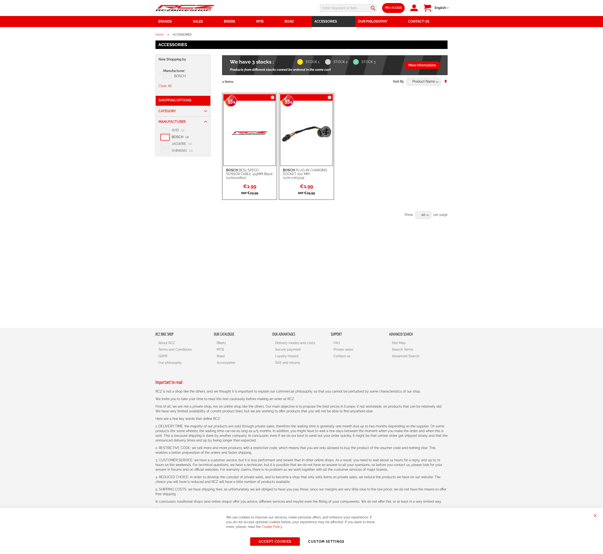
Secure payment (288, 349)
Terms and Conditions (175, 349)
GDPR (162, 356)
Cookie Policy (272, 527)
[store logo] (184, 8)
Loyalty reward (286, 356)
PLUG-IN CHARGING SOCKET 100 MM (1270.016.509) (305, 174)
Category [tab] (167, 111)
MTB (220, 349)
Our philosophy (170, 363)
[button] (442, 8)
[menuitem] (205, 21)
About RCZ (166, 343)
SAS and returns (287, 363)
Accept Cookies (275, 541)
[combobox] (348, 8)
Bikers (221, 343)
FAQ (337, 343)
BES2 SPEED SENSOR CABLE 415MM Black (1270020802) (249, 174)
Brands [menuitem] (165, 21)
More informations (422, 65)
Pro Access (393, 7)
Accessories (226, 363)
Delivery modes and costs (295, 343)
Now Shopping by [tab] (172, 59)
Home (159, 34)
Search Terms (402, 349)
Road (221, 356)
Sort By (398, 81)
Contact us (342, 356)
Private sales (343, 349)
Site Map (399, 343)
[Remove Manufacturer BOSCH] (160, 73)
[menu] (301, 21)
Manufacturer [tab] (172, 122)
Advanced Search (405, 356)
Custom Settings (326, 541)
